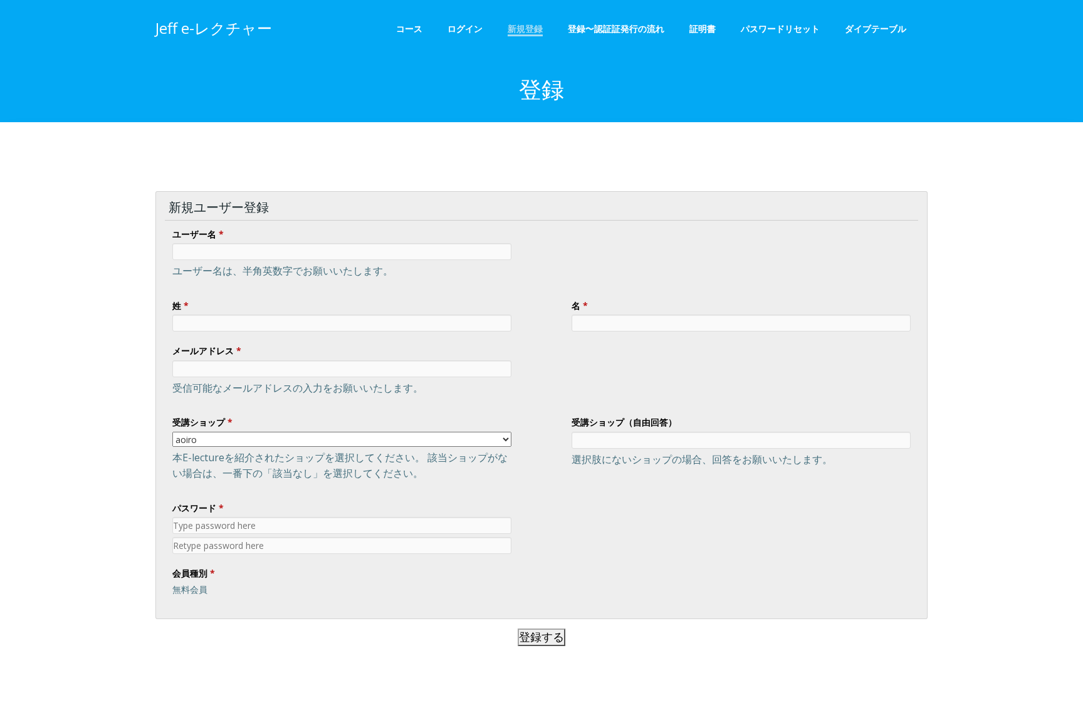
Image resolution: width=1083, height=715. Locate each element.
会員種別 (193, 573)
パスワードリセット (780, 28)
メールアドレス (206, 351)
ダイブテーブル (880, 28)
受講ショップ (202, 422)
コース (409, 28)
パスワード (198, 508)
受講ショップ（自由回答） (624, 422)
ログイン (465, 28)
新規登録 (525, 28)
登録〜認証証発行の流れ (616, 28)
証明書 (702, 28)
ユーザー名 (198, 234)
